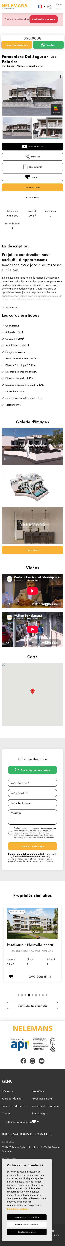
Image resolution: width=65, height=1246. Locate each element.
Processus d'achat (42, 1098)
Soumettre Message (32, 846)
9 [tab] (46, 995)
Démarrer (7, 1091)
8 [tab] (43, 995)
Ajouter (36, 177)
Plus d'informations (18, 1208)
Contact (50, 45)
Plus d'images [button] (33, 550)
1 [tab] (18, 995)
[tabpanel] (32, 943)
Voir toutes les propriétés (32, 1005)
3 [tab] (25, 995)
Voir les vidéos (35, 147)
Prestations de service (15, 1106)
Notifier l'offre (32, 187)
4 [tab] (29, 995)
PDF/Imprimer (35, 167)
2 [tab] (22, 995)
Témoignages (39, 1113)
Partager (35, 157)
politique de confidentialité (29, 832)
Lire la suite (8, 307)
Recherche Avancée (43, 19)
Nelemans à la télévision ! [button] (17, 1122)
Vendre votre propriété (45, 1106)
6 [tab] (36, 995)
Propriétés (38, 1091)
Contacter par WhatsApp (35, 770)
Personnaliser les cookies (26, 1224)
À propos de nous (12, 1098)
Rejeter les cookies (26, 1231)
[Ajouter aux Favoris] (11, 977)
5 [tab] (32, 995)
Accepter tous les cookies (27, 1217)
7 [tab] (39, 995)
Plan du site (53, 1235)
